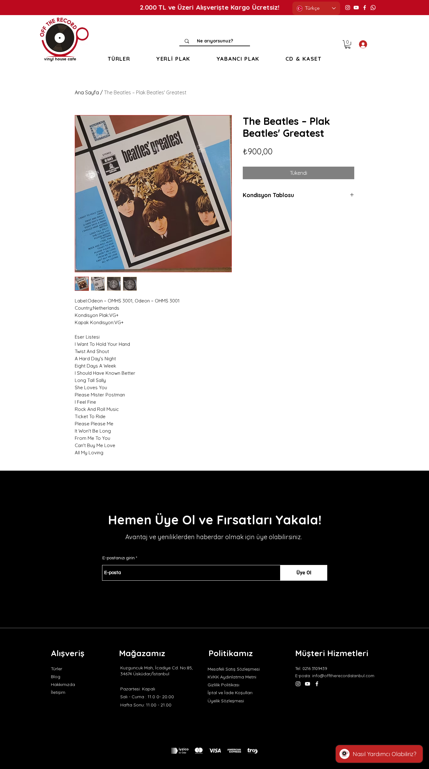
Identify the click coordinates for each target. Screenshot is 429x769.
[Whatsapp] (373, 7)
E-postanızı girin (118, 558)
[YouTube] (356, 7)
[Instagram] (348, 7)
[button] (119, 58)
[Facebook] (364, 7)
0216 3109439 (314, 668)
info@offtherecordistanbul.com (343, 675)
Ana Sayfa (87, 92)
